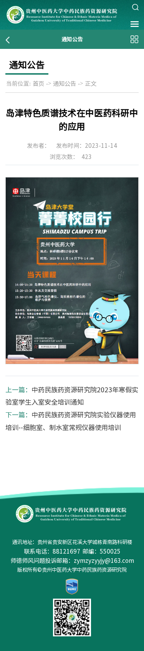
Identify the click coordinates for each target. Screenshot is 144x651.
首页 (38, 83)
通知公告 (64, 83)
